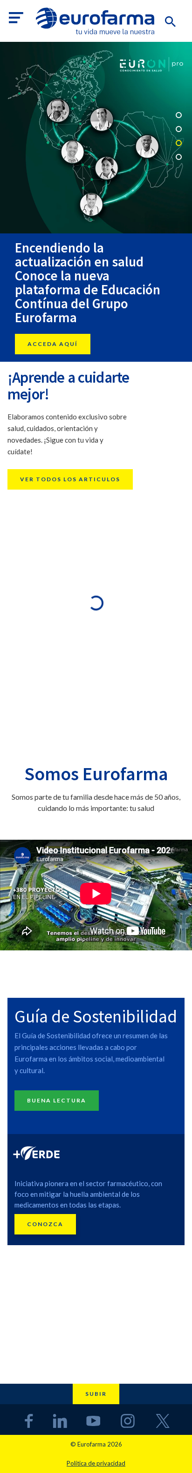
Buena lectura (56, 1100)
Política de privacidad (96, 1463)
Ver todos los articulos (70, 479)
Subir (96, 1393)
